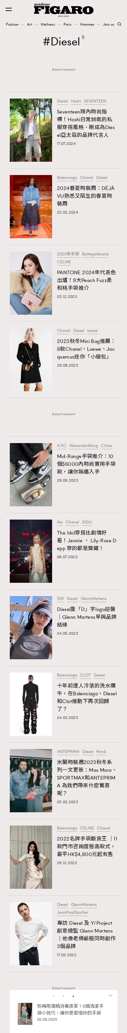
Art (29, 24)
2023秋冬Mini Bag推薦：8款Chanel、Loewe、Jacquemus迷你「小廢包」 (86, 349)
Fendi (101, 751)
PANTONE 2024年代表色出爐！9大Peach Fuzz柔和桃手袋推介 (86, 280)
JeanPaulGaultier (72, 912)
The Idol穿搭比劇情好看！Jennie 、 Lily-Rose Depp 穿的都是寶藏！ (87, 540)
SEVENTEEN (95, 101)
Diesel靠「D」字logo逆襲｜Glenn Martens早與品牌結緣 (87, 617)
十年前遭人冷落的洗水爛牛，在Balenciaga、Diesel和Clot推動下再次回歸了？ (87, 697)
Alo (60, 522)
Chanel (86, 177)
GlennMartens (93, 598)
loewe (92, 330)
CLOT (85, 675)
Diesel (62, 101)
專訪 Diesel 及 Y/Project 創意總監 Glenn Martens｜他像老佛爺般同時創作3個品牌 (86, 935)
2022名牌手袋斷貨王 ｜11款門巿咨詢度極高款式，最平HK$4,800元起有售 (87, 846)
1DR (60, 598)
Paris (68, 24)
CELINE (64, 261)
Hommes (87, 24)
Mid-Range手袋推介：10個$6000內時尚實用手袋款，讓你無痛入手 (86, 464)
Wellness (48, 24)
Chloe (106, 445)
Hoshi (76, 101)
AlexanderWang (83, 445)
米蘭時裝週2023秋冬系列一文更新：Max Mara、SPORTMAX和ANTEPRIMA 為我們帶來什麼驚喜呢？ (87, 778)
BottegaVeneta (95, 254)
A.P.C (61, 445)
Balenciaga (67, 177)
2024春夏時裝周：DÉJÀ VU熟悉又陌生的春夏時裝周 (86, 196)
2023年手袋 (68, 254)
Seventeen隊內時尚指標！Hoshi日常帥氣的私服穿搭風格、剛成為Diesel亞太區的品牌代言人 (86, 123)
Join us (108, 24)
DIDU (87, 522)
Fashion (12, 24)
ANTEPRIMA (68, 751)
